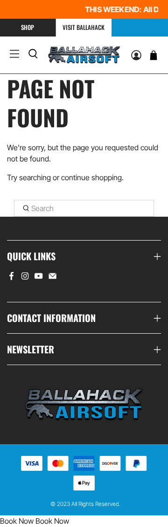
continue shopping (91, 177)
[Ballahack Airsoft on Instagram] (25, 277)
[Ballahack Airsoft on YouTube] (38, 277)
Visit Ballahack (84, 27)
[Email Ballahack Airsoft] (52, 277)
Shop (27, 27)
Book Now (17, 521)
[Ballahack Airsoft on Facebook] (11, 277)
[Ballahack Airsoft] (84, 55)
